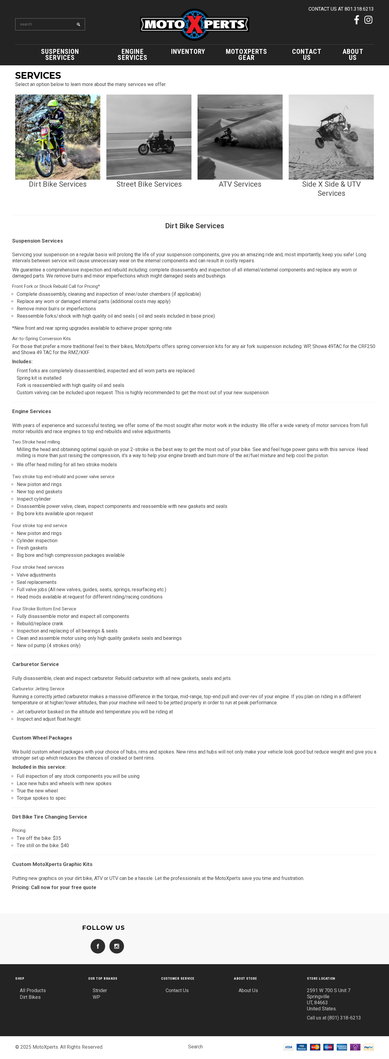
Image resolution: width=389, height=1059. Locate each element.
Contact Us (177, 990)
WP (96, 997)
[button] (57, 145)
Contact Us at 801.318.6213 (341, 9)
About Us (248, 990)
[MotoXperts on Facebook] (356, 20)
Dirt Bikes (30, 997)
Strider (100, 990)
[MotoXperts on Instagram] (368, 20)
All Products (33, 990)
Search (195, 1047)
